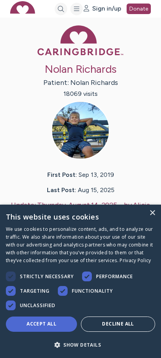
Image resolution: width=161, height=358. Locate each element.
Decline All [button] (118, 323)
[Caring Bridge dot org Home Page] (80, 54)
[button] (80, 344)
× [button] (152, 213)
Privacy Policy (135, 260)
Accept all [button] (41, 323)
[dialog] (80, 281)
